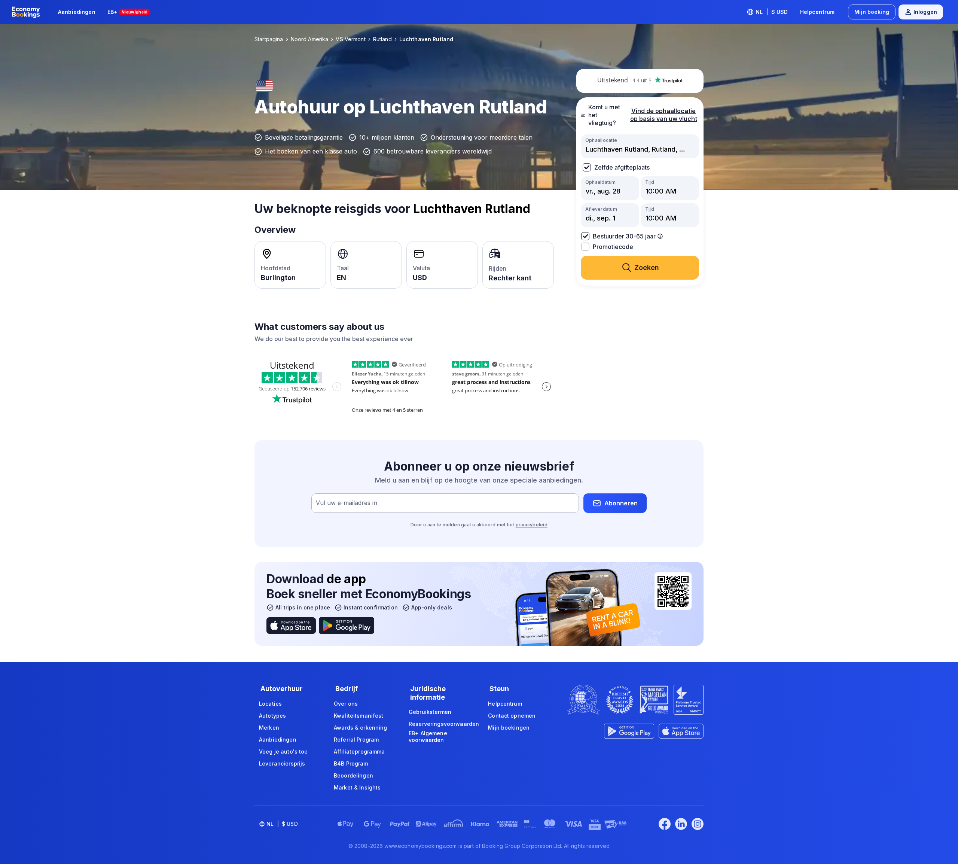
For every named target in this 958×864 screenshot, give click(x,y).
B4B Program (351, 763)
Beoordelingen (353, 775)
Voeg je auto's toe (283, 751)
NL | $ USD (772, 12)
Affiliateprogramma (359, 751)
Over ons (346, 703)
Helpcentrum (817, 12)
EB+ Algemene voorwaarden (428, 736)
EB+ (127, 12)
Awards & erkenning (360, 727)
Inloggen (925, 12)
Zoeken (646, 267)
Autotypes (272, 715)
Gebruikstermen (430, 712)
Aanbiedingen (76, 12)
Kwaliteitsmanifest (359, 715)
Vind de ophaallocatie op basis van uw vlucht (663, 115)
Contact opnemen (512, 715)
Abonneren (621, 503)
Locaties (270, 703)
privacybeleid (531, 524)
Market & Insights (357, 787)
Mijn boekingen (509, 727)
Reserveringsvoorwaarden (444, 724)
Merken (269, 727)
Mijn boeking (871, 12)
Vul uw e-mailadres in (346, 503)
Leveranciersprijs (282, 763)
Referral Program (356, 739)
